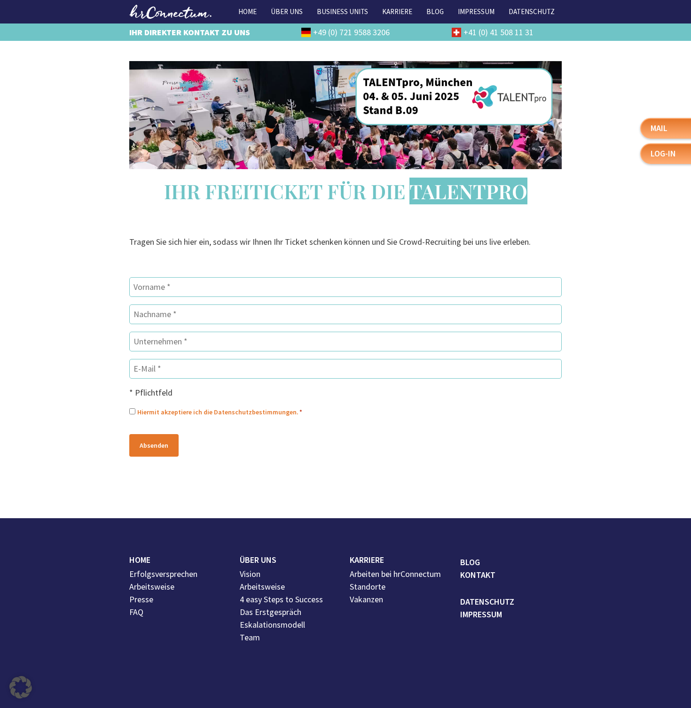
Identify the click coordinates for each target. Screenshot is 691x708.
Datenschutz (487, 601)
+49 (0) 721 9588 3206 (351, 32)
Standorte (367, 586)
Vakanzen (366, 599)
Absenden (154, 445)
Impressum (481, 614)
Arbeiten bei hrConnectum (395, 573)
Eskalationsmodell (272, 624)
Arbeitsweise (151, 586)
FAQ (136, 612)
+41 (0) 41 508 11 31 (498, 32)
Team (250, 637)
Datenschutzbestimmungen (255, 412)
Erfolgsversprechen (163, 573)
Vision (250, 573)
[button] (20, 687)
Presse (141, 599)
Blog (470, 562)
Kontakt (477, 574)
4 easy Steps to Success (281, 599)
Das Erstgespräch (270, 612)
